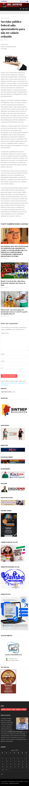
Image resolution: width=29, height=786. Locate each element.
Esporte (8, 709)
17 (6, 764)
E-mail (3, 361)
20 (18, 764)
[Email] (27, 1)
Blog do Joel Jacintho (7, 741)
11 (10, 761)
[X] (23, 1)
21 (22, 764)
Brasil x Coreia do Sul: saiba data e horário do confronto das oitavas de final (13, 283)
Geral (13, 709)
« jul (2, 774)
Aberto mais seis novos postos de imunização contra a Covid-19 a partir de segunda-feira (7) (14, 312)
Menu (26, 9)
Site (2, 368)
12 (14, 761)
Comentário (5, 333)
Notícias (18, 709)
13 (18, 761)
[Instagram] (25, 1)
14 (22, 761)
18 (10, 764)
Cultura (3, 709)
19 (14, 764)
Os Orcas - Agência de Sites (11, 783)
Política (24, 709)
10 (6, 761)
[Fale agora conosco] (14, 613)
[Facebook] (21, 1)
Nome (2, 354)
